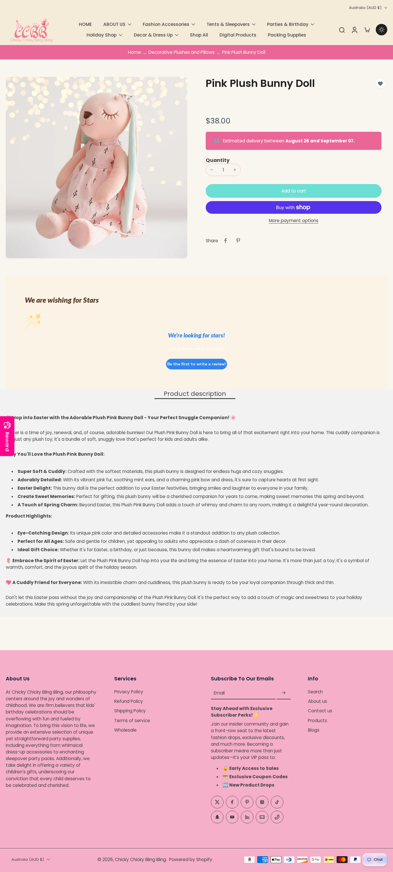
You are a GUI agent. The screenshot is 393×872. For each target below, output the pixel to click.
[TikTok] (277, 802)
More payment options (293, 221)
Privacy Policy (128, 692)
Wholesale (125, 730)
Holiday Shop (102, 35)
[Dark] (381, 29)
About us (317, 702)
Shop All (199, 35)
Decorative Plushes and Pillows (181, 52)
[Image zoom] (96, 167)
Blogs (313, 730)
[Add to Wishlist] (380, 83)
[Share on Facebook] (225, 240)
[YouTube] (232, 817)
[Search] (341, 29)
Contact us (320, 711)
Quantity (218, 160)
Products (317, 721)
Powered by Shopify (190, 859)
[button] (293, 191)
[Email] (262, 817)
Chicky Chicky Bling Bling (140, 859)
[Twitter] (217, 802)
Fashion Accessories (166, 24)
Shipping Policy (130, 711)
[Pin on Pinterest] (238, 240)
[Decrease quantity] (212, 169)
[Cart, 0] (367, 30)
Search (315, 692)
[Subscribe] (284, 692)
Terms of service (132, 721)
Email (219, 693)
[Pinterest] (247, 802)
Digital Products (238, 35)
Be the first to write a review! (196, 364)
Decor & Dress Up (153, 35)
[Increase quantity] (235, 169)
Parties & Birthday (287, 24)
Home (134, 52)
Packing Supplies (287, 35)
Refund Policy (128, 702)
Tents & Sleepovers (228, 24)
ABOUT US (114, 24)
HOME (85, 24)
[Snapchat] (217, 817)
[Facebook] (232, 802)
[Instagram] (262, 802)
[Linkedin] (247, 817)
